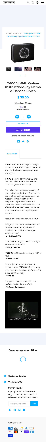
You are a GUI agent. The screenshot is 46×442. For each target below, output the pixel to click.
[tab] (12, 154)
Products (17, 33)
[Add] (29, 117)
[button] (28, 2)
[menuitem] (28, 2)
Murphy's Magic (23, 103)
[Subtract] (17, 117)
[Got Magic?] (8, 2)
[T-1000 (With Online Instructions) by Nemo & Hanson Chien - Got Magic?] (8, 69)
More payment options (23, 136)
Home (8, 33)
